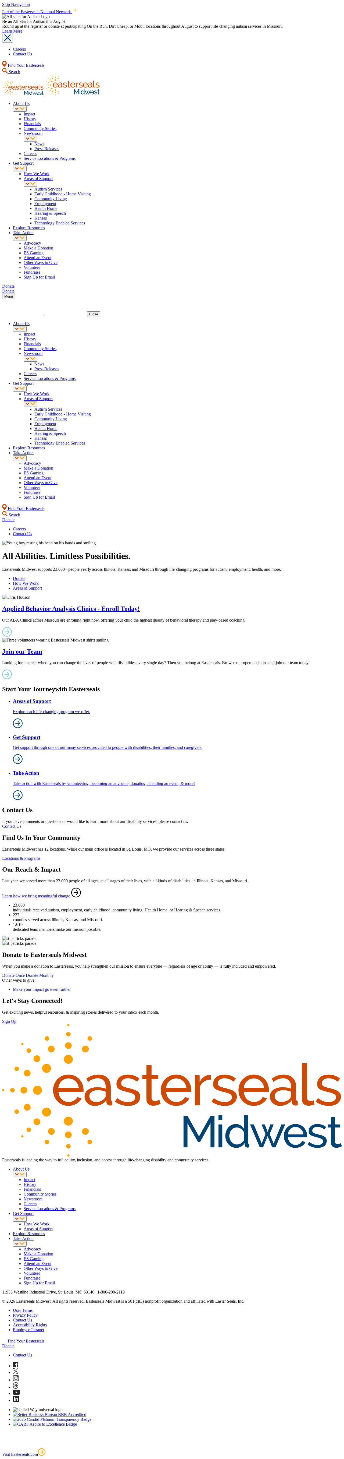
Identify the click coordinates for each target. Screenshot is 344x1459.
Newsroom (33, 133)
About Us (21, 103)
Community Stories (40, 128)
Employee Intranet (28, 1329)
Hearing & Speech (50, 213)
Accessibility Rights (30, 1325)
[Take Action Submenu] (20, 238)
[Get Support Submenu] (20, 168)
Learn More (12, 31)
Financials (32, 123)
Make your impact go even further (42, 989)
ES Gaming (34, 253)
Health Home (45, 208)
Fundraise (32, 272)
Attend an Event (37, 257)
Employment (45, 203)
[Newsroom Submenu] (30, 139)
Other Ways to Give (41, 262)
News (39, 144)
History (30, 119)
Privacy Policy (25, 1315)
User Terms (23, 1310)
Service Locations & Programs (50, 158)
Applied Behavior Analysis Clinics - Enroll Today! (71, 608)
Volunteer (32, 267)
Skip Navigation (16, 4)
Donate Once (13, 975)
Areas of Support (38, 178)
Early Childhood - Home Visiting (62, 194)
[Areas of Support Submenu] (30, 184)
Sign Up (9, 1021)
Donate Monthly (40, 975)
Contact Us (22, 54)
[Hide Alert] (7, 38)
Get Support (23, 163)
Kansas (40, 218)
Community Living (50, 198)
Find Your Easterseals (25, 65)
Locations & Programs (21, 858)
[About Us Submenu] (20, 109)
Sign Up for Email (39, 277)
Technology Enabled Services (59, 223)
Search (14, 71)
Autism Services (48, 189)
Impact (29, 114)
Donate (19, 578)
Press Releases (46, 148)
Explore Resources (29, 227)
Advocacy (32, 243)
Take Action (23, 232)
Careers (19, 49)
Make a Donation (38, 248)
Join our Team (22, 651)
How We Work (36, 173)
